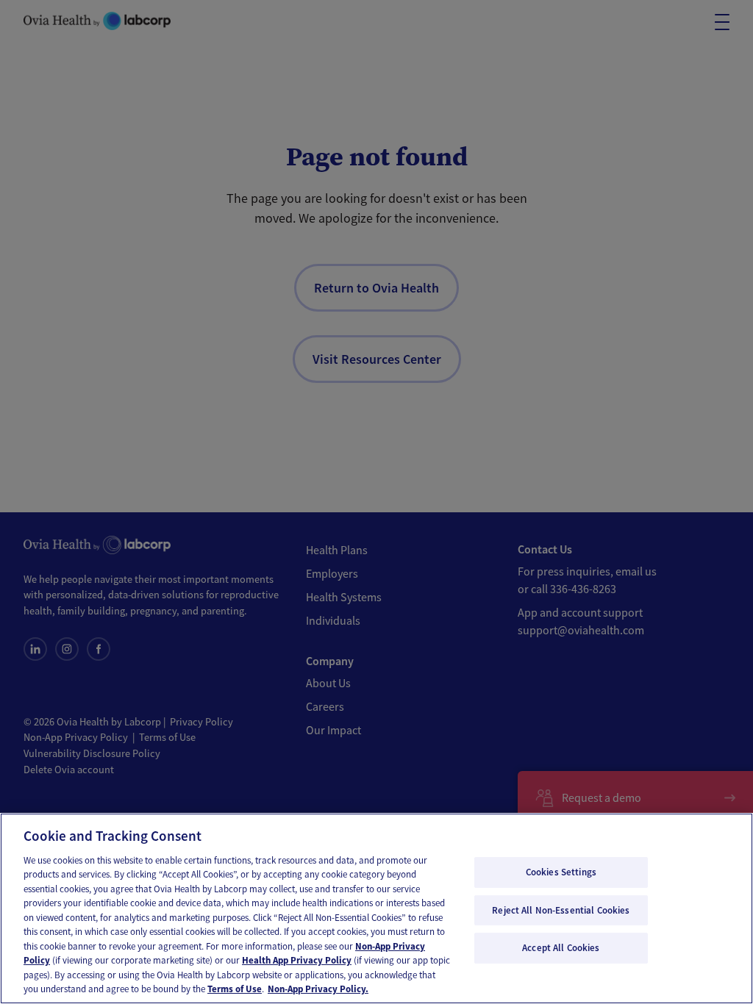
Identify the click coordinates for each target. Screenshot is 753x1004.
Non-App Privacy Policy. (318, 989)
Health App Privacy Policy (296, 960)
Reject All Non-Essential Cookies (560, 910)
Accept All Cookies (560, 948)
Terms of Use (234, 989)
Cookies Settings (561, 872)
